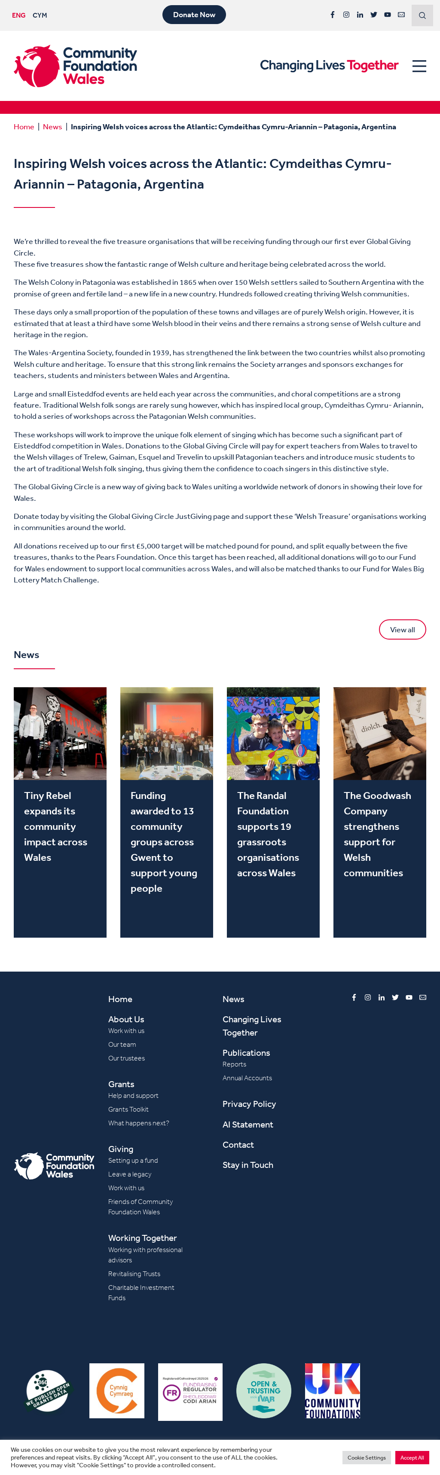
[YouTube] (387, 14)
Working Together (142, 1237)
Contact (238, 1144)
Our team (122, 1044)
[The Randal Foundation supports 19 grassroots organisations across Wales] (273, 812)
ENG (19, 15)
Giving (120, 1148)
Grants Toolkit (128, 1109)
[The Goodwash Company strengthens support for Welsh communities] (379, 812)
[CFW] (75, 66)
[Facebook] (332, 14)
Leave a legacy (129, 1174)
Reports (234, 1064)
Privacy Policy (249, 1103)
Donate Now (194, 14)
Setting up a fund (133, 1160)
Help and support (133, 1095)
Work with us (126, 1031)
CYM (40, 15)
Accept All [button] (412, 1457)
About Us (126, 1019)
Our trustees (126, 1058)
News (52, 126)
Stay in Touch (248, 1164)
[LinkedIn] (360, 14)
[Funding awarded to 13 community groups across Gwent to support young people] (166, 812)
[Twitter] (373, 14)
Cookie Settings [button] (367, 1457)
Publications (246, 1052)
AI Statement (248, 1124)
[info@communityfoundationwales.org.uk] (401, 14)
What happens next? (138, 1123)
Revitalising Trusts (134, 1274)
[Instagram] (346, 14)
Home (24, 126)
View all (402, 629)
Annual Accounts (247, 1078)
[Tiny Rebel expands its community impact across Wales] (60, 812)
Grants (121, 1084)
